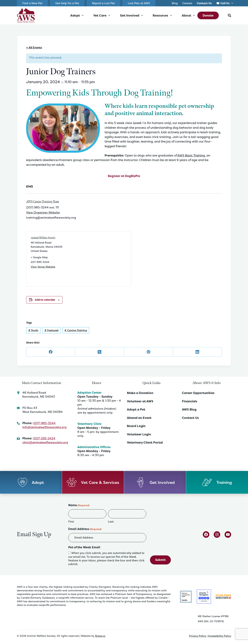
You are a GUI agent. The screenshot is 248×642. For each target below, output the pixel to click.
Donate (208, 15)
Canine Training (75, 330)
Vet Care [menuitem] (99, 15)
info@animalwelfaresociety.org (44, 427)
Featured (51, 330)
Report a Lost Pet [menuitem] (103, 3)
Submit (160, 560)
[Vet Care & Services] (93, 482)
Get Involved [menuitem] (129, 15)
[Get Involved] (155, 482)
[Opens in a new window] (186, 596)
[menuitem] (204, 3)
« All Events (34, 47)
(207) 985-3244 (44, 423)
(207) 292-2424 (44, 438)
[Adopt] (31, 482)
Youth (33, 330)
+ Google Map (39, 257)
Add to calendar (45, 299)
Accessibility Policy (219, 635)
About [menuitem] (186, 15)
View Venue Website (43, 266)
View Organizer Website (43, 212)
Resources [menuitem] (160, 15)
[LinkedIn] (197, 352)
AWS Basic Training (191, 155)
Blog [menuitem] (175, 3)
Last (111, 521)
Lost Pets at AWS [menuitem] (139, 3)
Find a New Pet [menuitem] (32, 3)
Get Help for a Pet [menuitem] (67, 3)
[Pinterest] (148, 352)
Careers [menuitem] (187, 3)
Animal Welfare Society (43, 237)
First (71, 521)
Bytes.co (100, 635)
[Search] (229, 15)
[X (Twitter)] (99, 352)
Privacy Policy (197, 635)
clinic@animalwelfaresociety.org (45, 442)
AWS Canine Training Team (42, 201)
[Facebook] (50, 352)
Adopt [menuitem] (75, 15)
